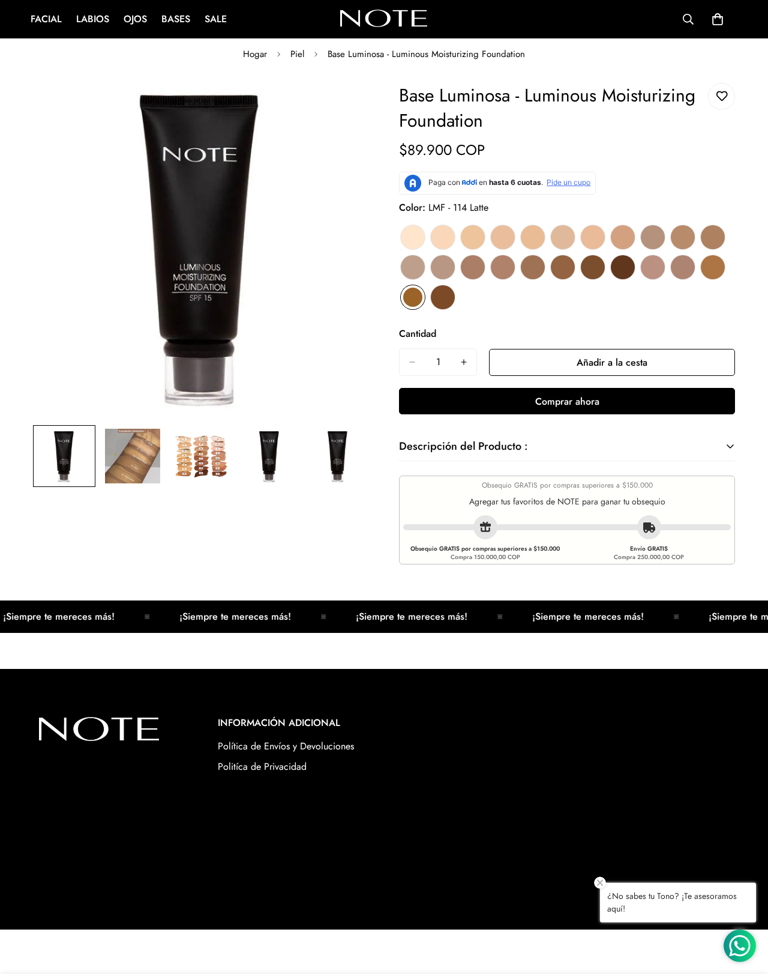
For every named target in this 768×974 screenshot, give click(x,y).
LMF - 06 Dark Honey (563, 237)
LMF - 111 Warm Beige (653, 267)
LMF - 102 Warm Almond (713, 237)
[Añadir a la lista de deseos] (721, 96)
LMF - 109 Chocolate (593, 267)
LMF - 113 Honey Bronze (713, 267)
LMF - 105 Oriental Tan (473, 267)
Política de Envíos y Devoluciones (286, 746)
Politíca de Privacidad (262, 766)
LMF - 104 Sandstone (443, 267)
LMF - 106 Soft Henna (503, 267)
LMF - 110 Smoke (623, 267)
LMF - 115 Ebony (443, 297)
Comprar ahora (567, 401)
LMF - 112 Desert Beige (683, 267)
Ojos (135, 19)
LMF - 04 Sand (503, 237)
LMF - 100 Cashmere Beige (653, 237)
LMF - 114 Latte (413, 297)
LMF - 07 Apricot (593, 237)
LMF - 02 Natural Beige (443, 237)
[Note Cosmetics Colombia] (383, 19)
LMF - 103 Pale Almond (413, 267)
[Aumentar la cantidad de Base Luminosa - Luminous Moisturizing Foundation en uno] (463, 362)
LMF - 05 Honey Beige (533, 237)
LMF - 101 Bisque (683, 237)
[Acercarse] (343, 105)
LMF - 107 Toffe (533, 267)
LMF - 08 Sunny (623, 237)
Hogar (255, 54)
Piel (297, 54)
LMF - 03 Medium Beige (473, 237)
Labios (92, 19)
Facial (46, 19)
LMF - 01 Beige (413, 237)
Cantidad (417, 333)
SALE (216, 19)
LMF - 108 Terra (563, 267)
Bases (175, 19)
